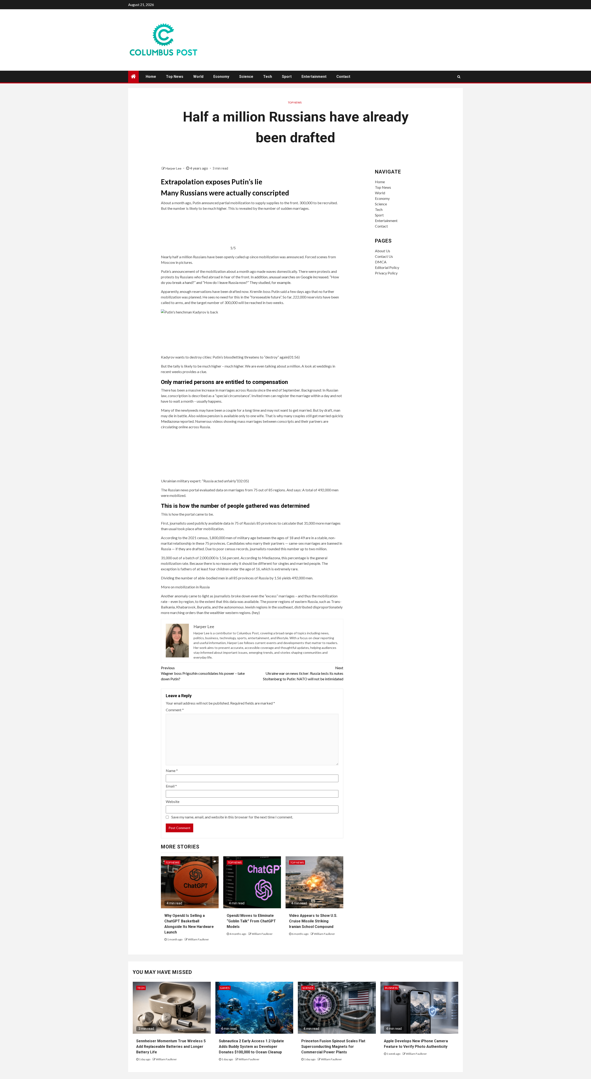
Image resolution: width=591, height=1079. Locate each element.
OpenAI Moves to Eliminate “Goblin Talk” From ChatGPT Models (251, 921)
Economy (221, 76)
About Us (382, 251)
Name (172, 770)
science (308, 988)
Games (224, 988)
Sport (287, 76)
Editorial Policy (387, 267)
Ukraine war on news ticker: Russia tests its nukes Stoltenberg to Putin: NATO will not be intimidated (303, 673)
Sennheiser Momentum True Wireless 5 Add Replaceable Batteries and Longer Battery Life (171, 1046)
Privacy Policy (386, 273)
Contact (343, 76)
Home (151, 76)
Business (391, 988)
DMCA (380, 262)
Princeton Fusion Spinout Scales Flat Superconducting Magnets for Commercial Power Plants (333, 1046)
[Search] (459, 76)
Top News (174, 76)
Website (172, 801)
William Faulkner (198, 939)
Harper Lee (174, 168)
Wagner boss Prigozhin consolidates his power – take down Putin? (203, 673)
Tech (267, 76)
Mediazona (170, 421)
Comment (175, 710)
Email (171, 786)
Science (246, 76)
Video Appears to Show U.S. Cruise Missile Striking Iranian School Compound (313, 921)
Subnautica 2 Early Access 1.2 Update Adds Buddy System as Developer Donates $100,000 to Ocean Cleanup (251, 1046)
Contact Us (384, 256)
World (198, 76)
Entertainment (314, 76)
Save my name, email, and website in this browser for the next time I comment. (232, 817)
